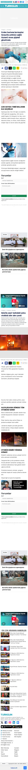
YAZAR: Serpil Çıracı (18, 64)
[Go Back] (25, 767)
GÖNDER (14, 195)
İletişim (16, 756)
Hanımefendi (4, 756)
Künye (16, 754)
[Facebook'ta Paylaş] (6, 68)
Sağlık (16, 752)
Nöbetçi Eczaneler (7, 730)
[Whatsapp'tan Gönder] (14, 68)
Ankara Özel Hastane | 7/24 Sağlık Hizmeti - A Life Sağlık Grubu (7, 743)
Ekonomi (16, 730)
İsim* (2, 178)
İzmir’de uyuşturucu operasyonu (13, 249)
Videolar (9, 310)
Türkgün (3, 29)
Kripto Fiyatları (18, 734)
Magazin (16, 750)
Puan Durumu (6, 736)
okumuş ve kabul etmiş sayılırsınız (13, 199)
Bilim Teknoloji (5, 748)
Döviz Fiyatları (18, 732)
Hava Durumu (6, 732)
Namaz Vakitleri (6, 734)
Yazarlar (4, 739)
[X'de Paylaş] (10, 68)
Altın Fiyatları (17, 736)
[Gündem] (14, 240)
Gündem (9, 29)
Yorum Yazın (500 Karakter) (8, 183)
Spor (2, 752)
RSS (4, 763)
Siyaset (3, 754)
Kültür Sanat (4, 750)
